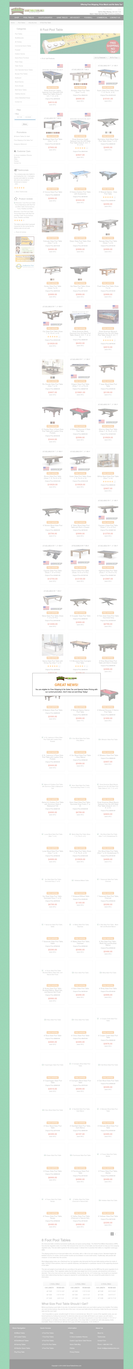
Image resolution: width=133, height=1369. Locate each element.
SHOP (17, 17)
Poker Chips (18, 62)
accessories (84, 1322)
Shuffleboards (45, 17)
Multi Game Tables (21, 90)
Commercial (102, 17)
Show (25, 124)
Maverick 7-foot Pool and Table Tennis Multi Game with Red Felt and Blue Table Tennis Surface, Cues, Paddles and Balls (24, 214)
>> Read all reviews (20, 232)
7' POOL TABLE (54, 1284)
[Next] (119, 1234)
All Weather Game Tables (22, 1348)
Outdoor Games (20, 54)
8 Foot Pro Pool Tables (49, 1344)
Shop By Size (33, 23)
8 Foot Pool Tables (48, 1341)
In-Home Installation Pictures (23, 155)
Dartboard (18, 78)
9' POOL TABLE (106, 1284)
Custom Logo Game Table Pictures (80, 1341)
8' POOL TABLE (80, 1284)
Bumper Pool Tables (21, 74)
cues (72, 1322)
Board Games (19, 82)
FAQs (15, 159)
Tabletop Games (20, 94)
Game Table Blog (75, 1344)
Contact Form (102, 1341)
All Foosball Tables (20, 1337)
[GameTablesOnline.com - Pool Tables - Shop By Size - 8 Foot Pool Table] (27, 11)
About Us (17, 157)
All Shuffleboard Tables (21, 1341)
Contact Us (115, 17)
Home (13, 23)
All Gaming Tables (20, 1344)
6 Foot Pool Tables (48, 1333)
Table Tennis (19, 66)
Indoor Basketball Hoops (22, 98)
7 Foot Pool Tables (48, 1337)
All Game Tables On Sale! (22, 136)
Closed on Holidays (114, 14)
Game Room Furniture (22, 58)
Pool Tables (28, 17)
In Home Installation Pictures (78, 1337)
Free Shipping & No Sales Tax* (23, 140)
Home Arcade (19, 86)
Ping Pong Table (19, 1352)
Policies (16, 161)
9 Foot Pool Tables (48, 1348)
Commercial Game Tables (23, 46)
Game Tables (62, 17)
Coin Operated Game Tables (24, 70)
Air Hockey (75, 17)
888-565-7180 (116, 12)
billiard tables (49, 1261)
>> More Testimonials (20, 192)
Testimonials (101, 1337)
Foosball (88, 17)
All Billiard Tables (19, 1333)
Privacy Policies (74, 1352)
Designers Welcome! (20, 144)
